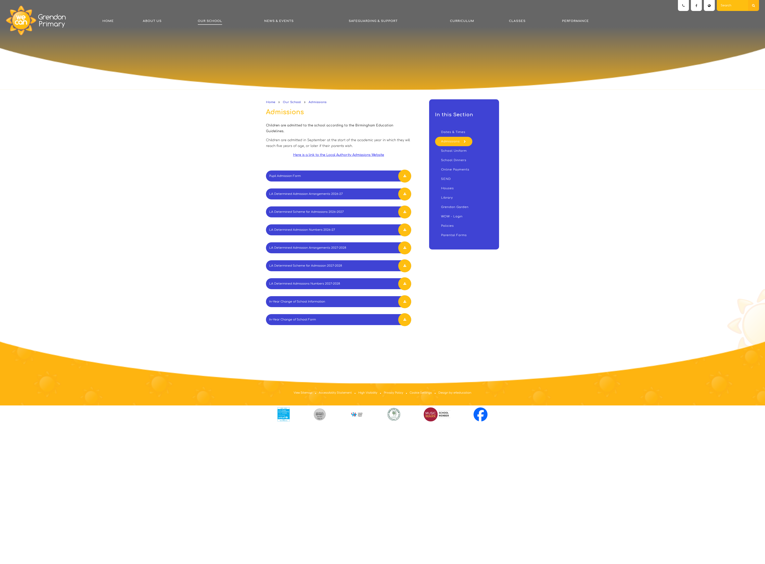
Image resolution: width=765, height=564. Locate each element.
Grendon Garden (455, 207)
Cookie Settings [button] (421, 392)
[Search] (753, 5)
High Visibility (367, 392)
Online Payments (455, 169)
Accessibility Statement (335, 392)
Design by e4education (454, 392)
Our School (292, 102)
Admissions (318, 102)
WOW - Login (452, 216)
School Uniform (454, 151)
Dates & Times (453, 132)
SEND (446, 179)
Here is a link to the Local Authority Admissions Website (338, 155)
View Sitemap (303, 392)
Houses (447, 188)
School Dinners (453, 160)
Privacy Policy (393, 392)
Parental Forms (454, 235)
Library (447, 197)
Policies (447, 226)
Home (270, 102)
